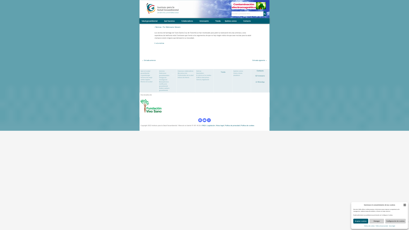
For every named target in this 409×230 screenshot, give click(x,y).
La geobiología (145, 75)
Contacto (247, 21)
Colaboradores (187, 21)
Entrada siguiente (259, 60)
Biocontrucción (182, 73)
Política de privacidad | (233, 125)
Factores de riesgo (146, 77)
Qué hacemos (169, 21)
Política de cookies (369, 226)
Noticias (158, 27)
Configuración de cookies (395, 221)
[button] (405, 205)
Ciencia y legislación (202, 79)
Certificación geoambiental (163, 85)
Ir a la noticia (159, 43)
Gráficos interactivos (202, 77)
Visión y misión (237, 73)
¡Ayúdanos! (236, 75)
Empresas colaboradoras (185, 71)
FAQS (204, 125)
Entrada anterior (149, 60)
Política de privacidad (382, 226)
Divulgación (162, 77)
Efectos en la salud (146, 82)
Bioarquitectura (164, 82)
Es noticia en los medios (203, 75)
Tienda (218, 21)
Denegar (377, 221)
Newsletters (200, 73)
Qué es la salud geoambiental (145, 72)
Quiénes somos (231, 21)
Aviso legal (392, 226)
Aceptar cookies (361, 221)
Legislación (211, 125)
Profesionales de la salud (185, 75)
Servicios (162, 71)
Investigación (163, 79)
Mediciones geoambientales (164, 74)
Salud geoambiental (150, 21)
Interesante (204, 21)
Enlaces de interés (183, 77)
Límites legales (145, 79)
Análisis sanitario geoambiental (164, 89)
